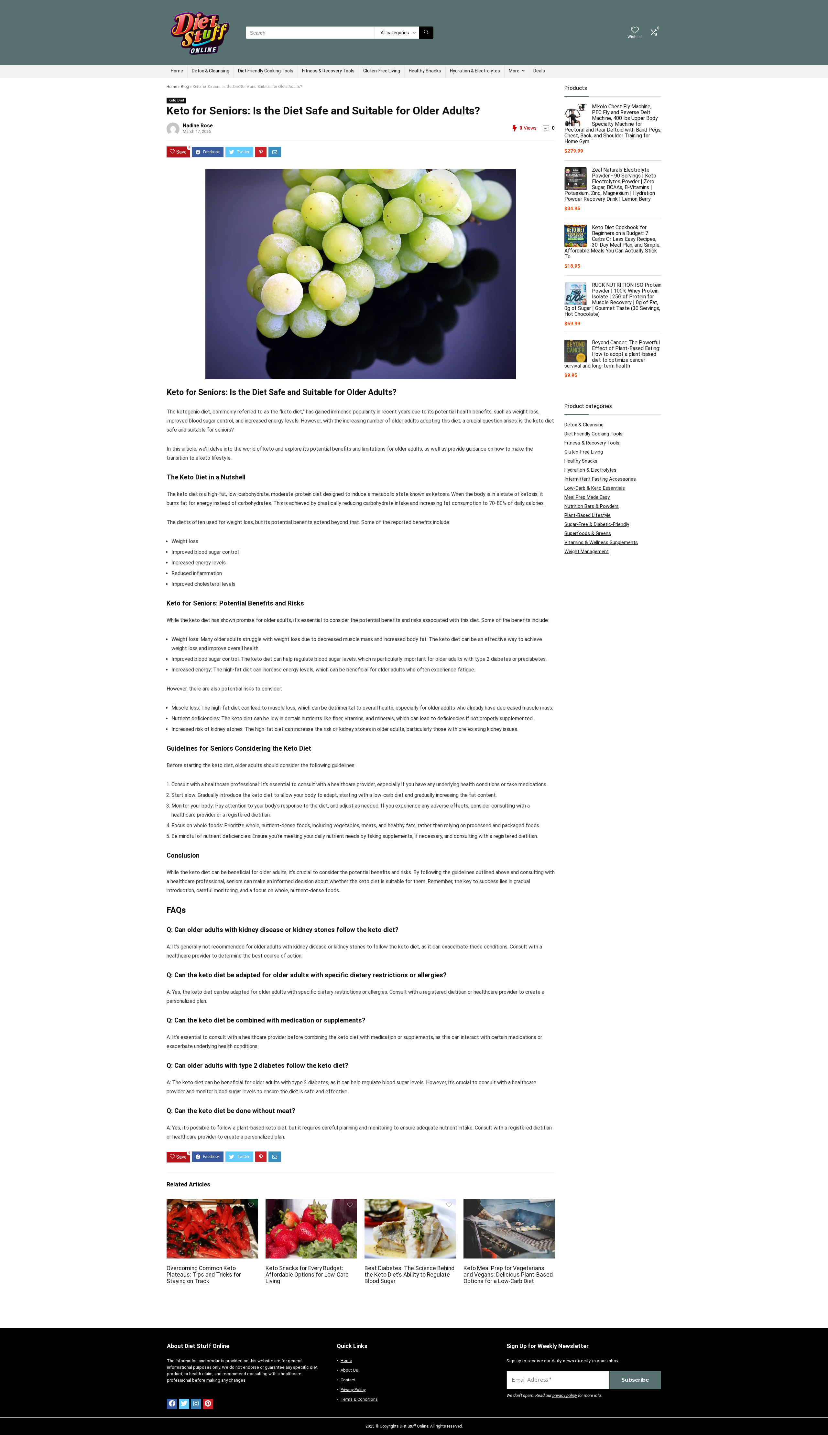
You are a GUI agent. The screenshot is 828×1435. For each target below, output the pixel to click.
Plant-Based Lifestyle (587, 515)
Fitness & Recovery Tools (328, 70)
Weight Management (586, 551)
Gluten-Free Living (381, 70)
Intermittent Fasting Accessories (600, 479)
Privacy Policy (353, 1389)
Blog (185, 86)
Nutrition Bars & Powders (591, 506)
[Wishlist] (635, 30)
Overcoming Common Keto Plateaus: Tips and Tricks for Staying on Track (204, 1274)
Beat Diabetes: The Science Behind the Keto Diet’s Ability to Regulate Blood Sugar (409, 1274)
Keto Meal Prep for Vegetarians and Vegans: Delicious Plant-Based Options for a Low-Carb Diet (508, 1274)
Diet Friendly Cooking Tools (265, 70)
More (514, 70)
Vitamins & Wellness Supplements (601, 542)
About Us (349, 1370)
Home (177, 70)
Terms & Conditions (359, 1399)
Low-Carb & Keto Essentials (594, 488)
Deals (539, 70)
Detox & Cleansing (210, 70)
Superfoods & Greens (587, 533)
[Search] (426, 33)
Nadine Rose (198, 126)
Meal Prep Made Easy (587, 497)
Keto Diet (176, 100)
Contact (348, 1379)
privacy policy (564, 1395)
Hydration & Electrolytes (475, 70)
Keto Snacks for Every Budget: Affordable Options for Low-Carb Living (307, 1274)
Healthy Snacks (425, 70)
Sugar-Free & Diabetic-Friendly (596, 524)
